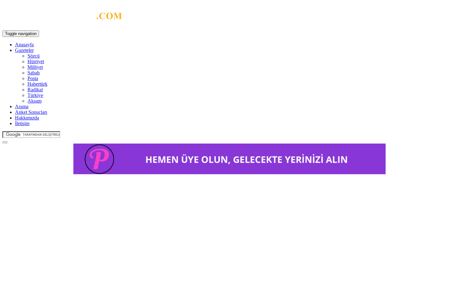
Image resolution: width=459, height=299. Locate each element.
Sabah (33, 72)
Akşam (34, 101)
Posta (32, 78)
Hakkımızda (27, 117)
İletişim (22, 123)
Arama (21, 106)
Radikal (35, 89)
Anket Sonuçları (31, 112)
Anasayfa (24, 44)
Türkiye (35, 95)
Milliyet (35, 67)
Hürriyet (35, 61)
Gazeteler (24, 50)
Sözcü (33, 55)
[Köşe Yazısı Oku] (62, 17)
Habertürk (37, 84)
